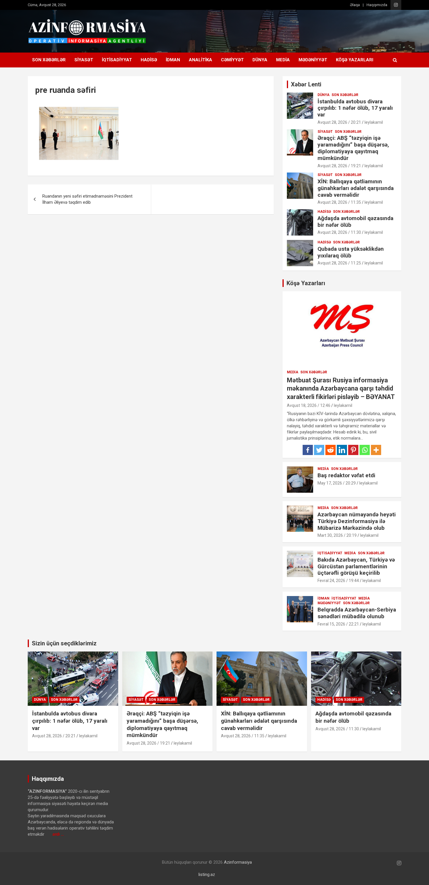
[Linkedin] (342, 450)
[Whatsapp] (365, 450)
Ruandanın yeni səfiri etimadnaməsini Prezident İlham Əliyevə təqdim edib (87, 199)
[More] (376, 450)
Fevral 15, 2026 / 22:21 (338, 624)
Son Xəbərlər (49, 59)
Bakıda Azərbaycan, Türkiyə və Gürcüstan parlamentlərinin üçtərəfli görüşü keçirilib (356, 566)
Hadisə (149, 59)
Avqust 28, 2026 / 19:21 (339, 165)
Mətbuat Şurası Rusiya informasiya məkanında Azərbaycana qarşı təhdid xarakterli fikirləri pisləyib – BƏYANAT (341, 388)
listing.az (206, 874)
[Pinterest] (353, 450)
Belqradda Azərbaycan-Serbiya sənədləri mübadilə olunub (357, 613)
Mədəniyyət (313, 59)
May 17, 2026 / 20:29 (337, 483)
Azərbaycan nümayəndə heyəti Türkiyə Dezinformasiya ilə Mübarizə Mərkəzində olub (357, 521)
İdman (173, 59)
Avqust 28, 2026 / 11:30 (339, 232)
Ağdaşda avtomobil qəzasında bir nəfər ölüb (355, 221)
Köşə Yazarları (354, 59)
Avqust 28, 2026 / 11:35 (339, 202)
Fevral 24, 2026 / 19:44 (338, 580)
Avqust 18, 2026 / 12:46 (308, 405)
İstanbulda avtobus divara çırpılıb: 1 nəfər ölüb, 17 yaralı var (355, 108)
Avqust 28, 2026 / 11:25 (339, 263)
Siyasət (83, 59)
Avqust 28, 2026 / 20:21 (339, 122)
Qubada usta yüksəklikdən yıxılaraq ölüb (351, 252)
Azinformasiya (238, 862)
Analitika (200, 59)
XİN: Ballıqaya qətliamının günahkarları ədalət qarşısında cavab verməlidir (356, 188)
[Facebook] (308, 450)
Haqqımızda (377, 5)
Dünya (259, 59)
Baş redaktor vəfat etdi (346, 475)
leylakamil (374, 122)
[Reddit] (330, 450)
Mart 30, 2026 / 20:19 (337, 535)
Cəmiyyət (232, 59)
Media (283, 59)
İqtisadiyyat (117, 59)
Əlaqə (355, 5)
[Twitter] (319, 450)
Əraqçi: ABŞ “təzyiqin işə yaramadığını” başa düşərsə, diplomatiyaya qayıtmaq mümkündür (353, 148)
